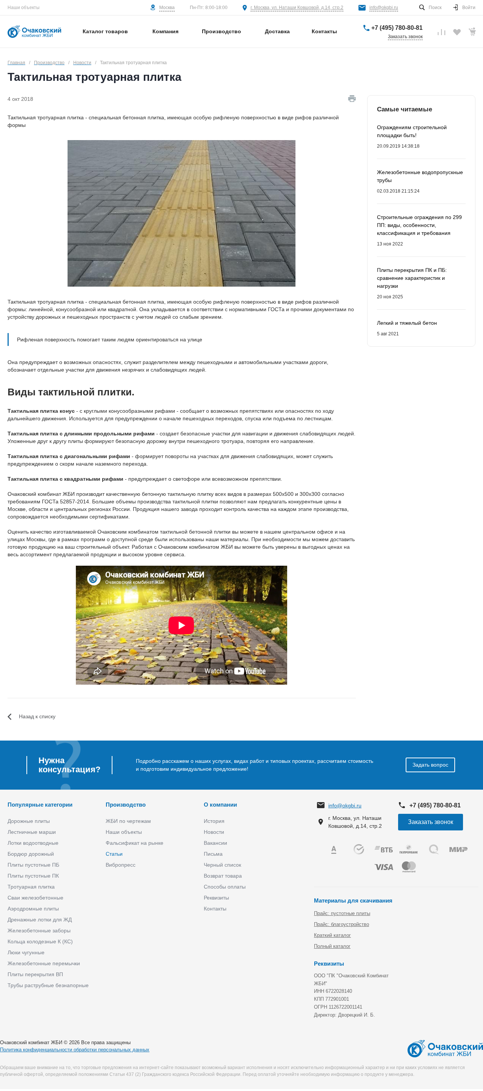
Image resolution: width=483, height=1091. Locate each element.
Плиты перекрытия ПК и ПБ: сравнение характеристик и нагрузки (412, 278)
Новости (214, 832)
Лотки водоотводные (33, 843)
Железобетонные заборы (39, 930)
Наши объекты (24, 7)
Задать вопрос (430, 765)
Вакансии (215, 843)
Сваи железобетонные (35, 898)
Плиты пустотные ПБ (33, 865)
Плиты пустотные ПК (33, 876)
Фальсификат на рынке (134, 843)
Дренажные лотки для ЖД (40, 920)
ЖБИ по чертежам (128, 821)
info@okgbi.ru (383, 7)
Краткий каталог (332, 935)
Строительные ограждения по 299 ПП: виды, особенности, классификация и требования (419, 225)
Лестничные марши (32, 832)
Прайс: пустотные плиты (342, 913)
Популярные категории (40, 804)
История (214, 821)
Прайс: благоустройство (341, 924)
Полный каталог (332, 946)
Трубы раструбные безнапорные (48, 985)
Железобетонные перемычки (44, 963)
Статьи (114, 854)
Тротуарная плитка (31, 887)
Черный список (222, 865)
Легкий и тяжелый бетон (407, 323)
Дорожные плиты (29, 821)
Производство (126, 804)
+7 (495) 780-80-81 (397, 28)
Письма (213, 854)
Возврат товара (223, 876)
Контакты (215, 909)
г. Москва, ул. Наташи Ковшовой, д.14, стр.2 (297, 7)
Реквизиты (216, 898)
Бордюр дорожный (31, 854)
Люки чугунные (26, 952)
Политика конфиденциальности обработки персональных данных (74, 1049)
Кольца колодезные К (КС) (40, 941)
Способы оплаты (225, 887)
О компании (220, 804)
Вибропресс (120, 865)
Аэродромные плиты (33, 909)
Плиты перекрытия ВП (35, 974)
